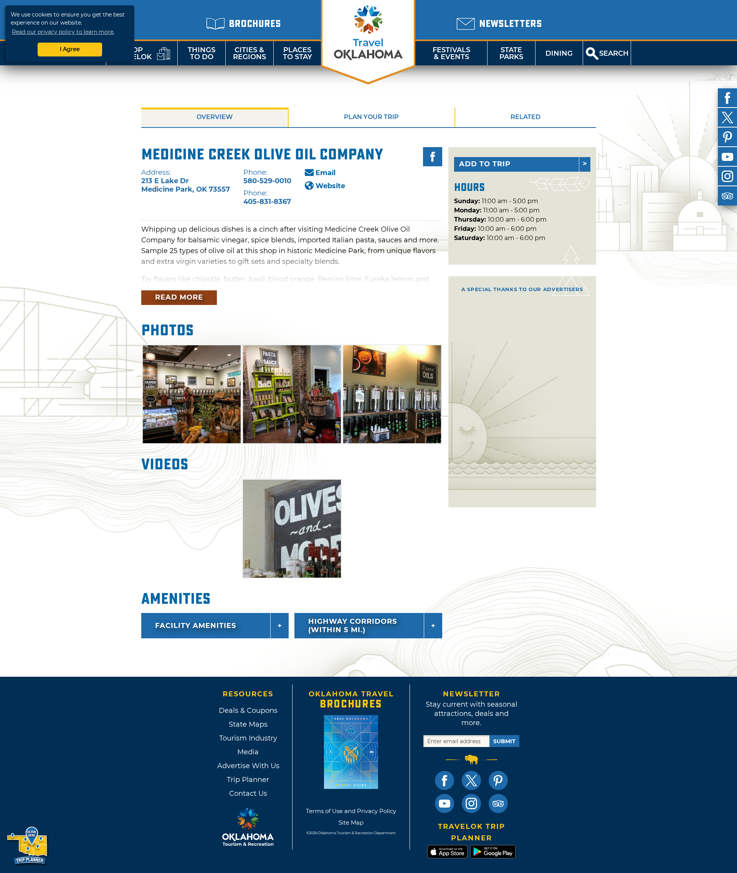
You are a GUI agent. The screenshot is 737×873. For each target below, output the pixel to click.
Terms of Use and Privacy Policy (351, 811)
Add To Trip (485, 164)
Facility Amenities (195, 625)
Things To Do (201, 53)
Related (525, 117)
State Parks (511, 53)
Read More (179, 297)
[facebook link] (444, 780)
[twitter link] (471, 780)
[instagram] (727, 176)
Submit (504, 741)
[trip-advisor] (727, 195)
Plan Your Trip (371, 117)
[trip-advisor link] (498, 803)
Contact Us (248, 793)
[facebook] (727, 98)
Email (325, 173)
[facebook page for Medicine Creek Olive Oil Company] (432, 156)
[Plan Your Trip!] (28, 846)
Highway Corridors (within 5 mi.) (352, 625)
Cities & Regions (249, 53)
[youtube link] (444, 803)
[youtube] (727, 156)
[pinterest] (727, 137)
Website (330, 186)
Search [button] (614, 53)
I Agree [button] (70, 49)
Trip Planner (248, 779)
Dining (559, 53)
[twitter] (727, 117)
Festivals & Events (451, 53)
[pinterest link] (498, 780)
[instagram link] (471, 803)
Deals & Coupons (248, 710)
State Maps (248, 724)
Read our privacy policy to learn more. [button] (63, 31)
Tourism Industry (248, 738)
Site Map (351, 822)
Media (248, 752)
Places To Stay (297, 53)
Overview (215, 117)
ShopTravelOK (132, 53)
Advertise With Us (248, 766)
